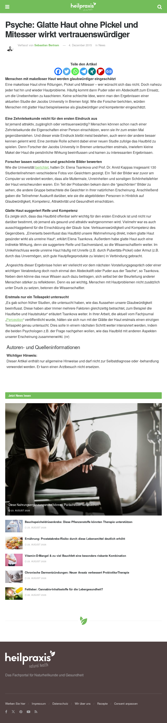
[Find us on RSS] (36, 711)
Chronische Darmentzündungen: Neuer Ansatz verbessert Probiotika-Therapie (77, 572)
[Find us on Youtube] (28, 711)
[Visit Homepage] (83, 6)
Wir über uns (83, 703)
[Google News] (109, 71)
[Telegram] (83, 71)
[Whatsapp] (75, 71)
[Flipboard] (100, 71)
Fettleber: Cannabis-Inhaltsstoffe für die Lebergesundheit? (64, 589)
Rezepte (102, 703)
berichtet (41, 167)
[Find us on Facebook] (6, 711)
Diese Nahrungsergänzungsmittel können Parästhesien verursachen (53, 504)
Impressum (39, 703)
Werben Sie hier (15, 703)
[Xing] (92, 71)
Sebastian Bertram (46, 45)
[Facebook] (58, 71)
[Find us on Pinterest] (20, 711)
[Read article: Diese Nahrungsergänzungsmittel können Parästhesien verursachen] (83, 459)
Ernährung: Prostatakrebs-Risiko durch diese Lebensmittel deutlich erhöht (75, 538)
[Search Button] (159, 6)
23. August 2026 (20, 510)
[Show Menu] (7, 6)
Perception (14, 319)
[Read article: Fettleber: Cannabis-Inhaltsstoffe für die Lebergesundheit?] (14, 593)
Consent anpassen (126, 703)
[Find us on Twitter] (13, 711)
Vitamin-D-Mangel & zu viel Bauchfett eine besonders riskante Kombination (75, 555)
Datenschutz (60, 703)
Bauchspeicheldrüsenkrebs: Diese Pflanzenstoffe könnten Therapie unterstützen (78, 522)
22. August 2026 (36, 594)
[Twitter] (66, 71)
